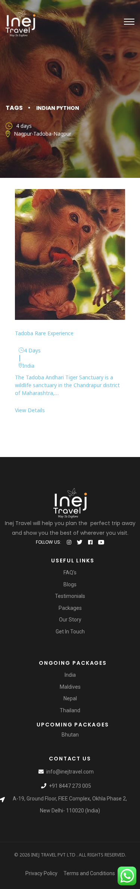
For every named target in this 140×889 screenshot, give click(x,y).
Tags (14, 108)
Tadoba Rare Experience (44, 333)
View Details (30, 410)
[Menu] (129, 21)
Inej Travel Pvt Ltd (53, 855)
